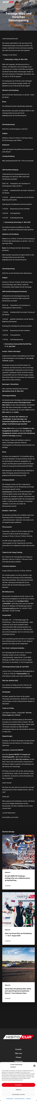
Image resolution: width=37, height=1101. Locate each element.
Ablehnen (18, 1089)
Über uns (18, 1053)
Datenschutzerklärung (20, 1098)
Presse (18, 1057)
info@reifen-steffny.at (9, 608)
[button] (34, 1066)
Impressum (28, 1098)
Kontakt (18, 1049)
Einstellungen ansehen (18, 1094)
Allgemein (18, 9)
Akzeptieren (18, 1085)
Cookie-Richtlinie (10, 1098)
